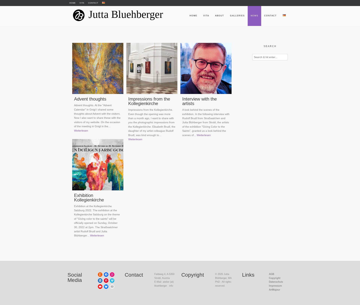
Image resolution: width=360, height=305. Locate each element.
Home (72, 3)
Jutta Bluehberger (125, 14)
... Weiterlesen (202, 135)
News (254, 15)
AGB (271, 274)
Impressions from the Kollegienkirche (149, 101)
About (219, 15)
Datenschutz (276, 281)
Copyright (274, 278)
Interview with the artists (199, 101)
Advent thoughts (90, 98)
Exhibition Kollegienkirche (89, 197)
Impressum (275, 285)
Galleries (237, 15)
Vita (82, 3)
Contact (93, 3)
